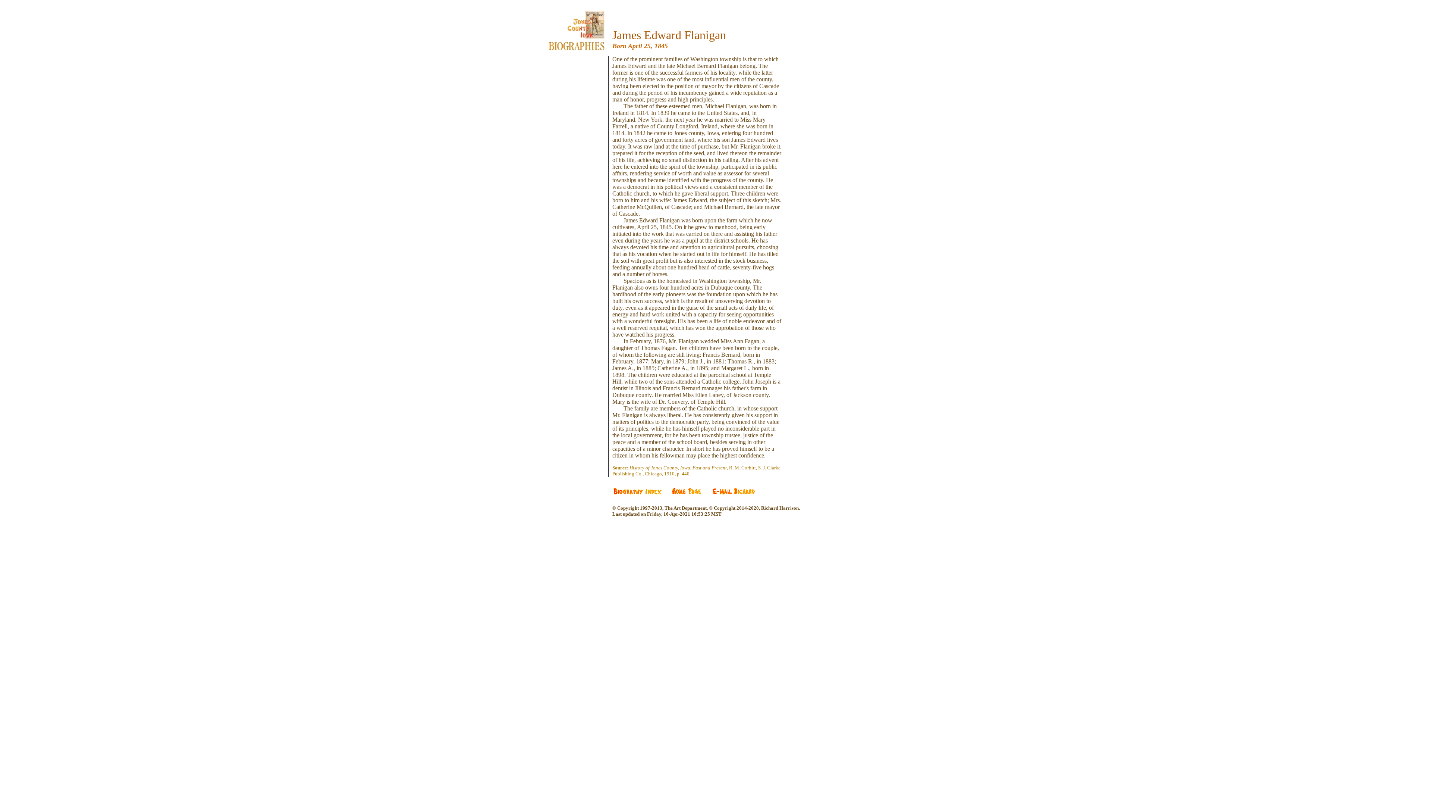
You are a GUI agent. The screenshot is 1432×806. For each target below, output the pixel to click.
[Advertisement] (582, 168)
